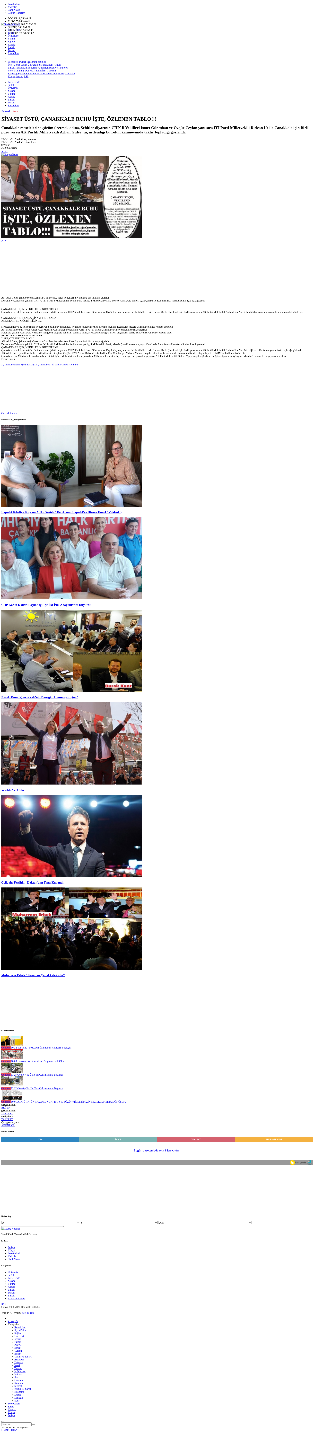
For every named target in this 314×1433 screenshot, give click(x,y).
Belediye (53, 67)
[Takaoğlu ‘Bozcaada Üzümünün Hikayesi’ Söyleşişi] (12, 1044)
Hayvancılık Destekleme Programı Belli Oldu (37, 1061)
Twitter (22, 61)
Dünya (56, 73)
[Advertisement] (99, 268)
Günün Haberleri (16, 12)
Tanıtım (17, 70)
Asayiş (11, 44)
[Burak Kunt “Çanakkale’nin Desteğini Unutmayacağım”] (71, 691)
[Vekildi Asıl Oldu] (71, 783)
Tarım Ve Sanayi (39, 67)
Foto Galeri (14, 4)
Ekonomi (47, 73)
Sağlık (11, 32)
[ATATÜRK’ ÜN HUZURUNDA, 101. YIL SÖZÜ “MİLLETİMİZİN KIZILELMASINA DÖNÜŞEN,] (12, 1098)
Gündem (51, 70)
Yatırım (38, 70)
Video (11, 1406)
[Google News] (9, 154)
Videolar (12, 7)
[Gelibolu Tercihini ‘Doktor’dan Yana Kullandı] (71, 876)
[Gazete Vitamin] (10, 24)
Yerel (10, 70)
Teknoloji (63, 67)
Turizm (11, 50)
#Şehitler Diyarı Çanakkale (35, 364)
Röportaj (12, 73)
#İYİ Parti (54, 364)
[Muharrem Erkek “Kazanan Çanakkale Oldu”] (71, 968)
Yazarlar (12, 1409)
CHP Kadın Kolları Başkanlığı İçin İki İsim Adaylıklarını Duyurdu (46, 605)
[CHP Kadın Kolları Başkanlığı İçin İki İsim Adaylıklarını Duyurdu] (71, 598)
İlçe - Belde (14, 29)
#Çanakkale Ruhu (10, 364)
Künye (11, 76)
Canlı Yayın (14, 9)
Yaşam (11, 38)
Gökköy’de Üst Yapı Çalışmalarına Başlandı (37, 1074)
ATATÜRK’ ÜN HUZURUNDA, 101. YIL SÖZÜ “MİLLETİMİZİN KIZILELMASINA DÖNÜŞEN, (68, 1101)
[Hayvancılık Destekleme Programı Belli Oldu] (12, 1058)
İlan (44, 70)
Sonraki (13, 413)
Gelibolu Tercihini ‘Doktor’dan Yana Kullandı (32, 882)
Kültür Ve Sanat (33, 73)
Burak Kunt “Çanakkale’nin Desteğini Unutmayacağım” (39, 697)
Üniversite (13, 35)
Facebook (13, 61)
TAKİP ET (7, 1113)
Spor (72, 73)
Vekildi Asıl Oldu (12, 790)
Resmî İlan (13, 53)
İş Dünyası (28, 70)
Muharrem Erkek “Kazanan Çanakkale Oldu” (33, 975)
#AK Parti (72, 364)
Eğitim (11, 41)
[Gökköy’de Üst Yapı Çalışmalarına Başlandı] (12, 1071)
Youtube (41, 61)
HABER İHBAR (10, 1430)
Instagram (32, 61)
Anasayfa (6, 111)
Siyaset (21, 73)
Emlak (11, 47)
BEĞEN (5, 1107)
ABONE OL (8, 1125)
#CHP (63, 364)
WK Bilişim (28, 1312)
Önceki (5, 413)
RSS (26, 76)
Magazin (65, 73)
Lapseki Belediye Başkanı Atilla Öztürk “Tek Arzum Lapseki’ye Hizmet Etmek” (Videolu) (61, 512)
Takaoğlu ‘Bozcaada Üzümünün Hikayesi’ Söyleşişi (41, 1047)
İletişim (19, 76)
